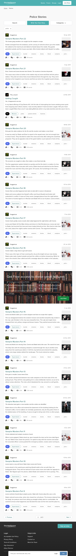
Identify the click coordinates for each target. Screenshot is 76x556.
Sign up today (64, 526)
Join (63, 553)
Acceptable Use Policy (11, 536)
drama (42, 54)
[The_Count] (7, 94)
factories (42, 114)
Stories (43, 3)
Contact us (31, 539)
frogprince (13, 35)
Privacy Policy (8, 539)
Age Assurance (9, 545)
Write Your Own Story (38, 23)
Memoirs (14, 114)
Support (30, 536)
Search (14, 23)
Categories (60, 23)
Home (5, 8)
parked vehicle (32, 114)
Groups (54, 3)
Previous (9, 517)
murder (25, 54)
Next (67, 517)
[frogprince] (7, 35)
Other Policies (8, 548)
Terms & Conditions (10, 542)
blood (49, 54)
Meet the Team (32, 542)
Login (56, 553)
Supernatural (15, 54)
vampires (57, 54)
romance (33, 54)
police (65, 54)
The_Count (14, 95)
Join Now (67, 3)
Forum (48, 3)
